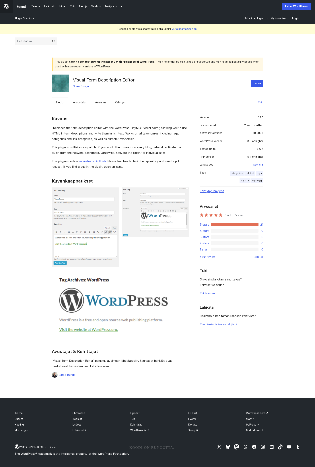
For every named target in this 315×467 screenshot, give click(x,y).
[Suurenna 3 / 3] (184, 274)
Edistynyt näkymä (212, 191)
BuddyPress (255, 430)
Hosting (19, 424)
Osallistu (193, 413)
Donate (194, 424)
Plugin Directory (24, 18)
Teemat (77, 418)
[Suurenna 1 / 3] (114, 192)
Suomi (52, 447)
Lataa (257, 83)
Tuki (260, 102)
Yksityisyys (21, 430)
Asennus (100, 102)
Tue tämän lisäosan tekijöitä (218, 324)
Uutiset (19, 418)
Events (192, 418)
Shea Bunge (81, 86)
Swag (193, 430)
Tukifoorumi (207, 293)
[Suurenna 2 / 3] (184, 192)
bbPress (252, 424)
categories (237, 173)
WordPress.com (257, 413)
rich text (250, 173)
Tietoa (19, 413)
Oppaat (134, 413)
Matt (250, 418)
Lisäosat (77, 424)
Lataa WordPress (296, 6)
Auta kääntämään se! (184, 28)
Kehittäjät (136, 424)
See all (258, 257)
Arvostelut (80, 102)
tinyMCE (245, 180)
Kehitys (120, 102)
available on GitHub (92, 161)
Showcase (79, 413)
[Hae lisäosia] (53, 41)
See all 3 (258, 164)
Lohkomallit (79, 430)
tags (259, 173)
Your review (207, 257)
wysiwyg (257, 180)
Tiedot (60, 102)
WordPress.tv (140, 430)
